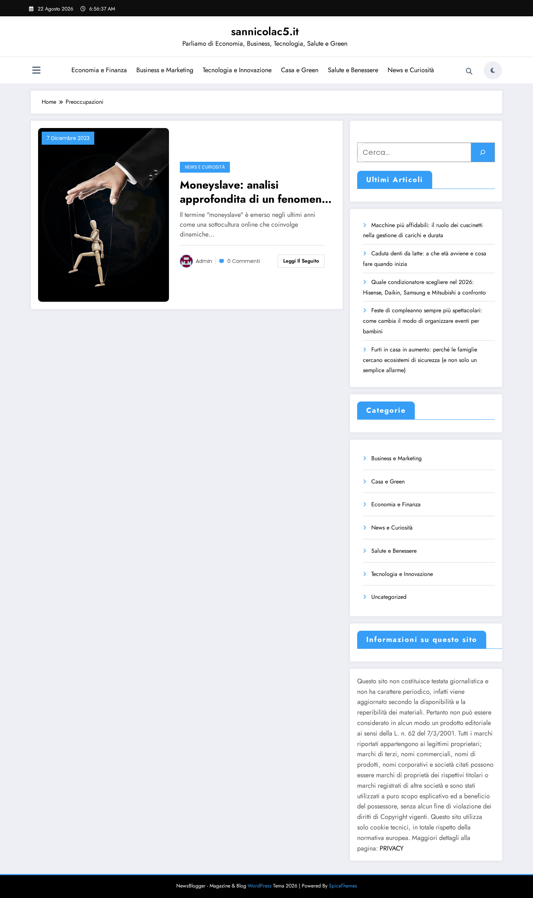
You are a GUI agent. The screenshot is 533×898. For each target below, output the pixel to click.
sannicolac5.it (265, 31)
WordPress (260, 885)
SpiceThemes (343, 885)
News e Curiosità (411, 70)
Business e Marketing (164, 70)
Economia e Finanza (99, 70)
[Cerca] (469, 71)
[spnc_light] (493, 70)
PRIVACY (392, 848)
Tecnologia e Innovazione (237, 70)
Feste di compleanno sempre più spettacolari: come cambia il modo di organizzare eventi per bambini (422, 320)
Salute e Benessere (353, 70)
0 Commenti (243, 261)
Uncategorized (388, 597)
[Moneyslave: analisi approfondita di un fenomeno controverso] (103, 214)
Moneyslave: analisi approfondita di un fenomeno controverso (254, 192)
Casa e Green (299, 70)
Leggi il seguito (301, 260)
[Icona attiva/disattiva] (36, 71)
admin (204, 261)
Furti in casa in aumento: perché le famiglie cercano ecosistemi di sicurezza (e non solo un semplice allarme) (420, 360)
